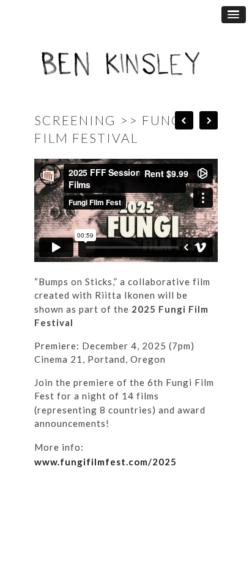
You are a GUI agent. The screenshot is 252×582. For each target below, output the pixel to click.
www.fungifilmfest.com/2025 (105, 461)
